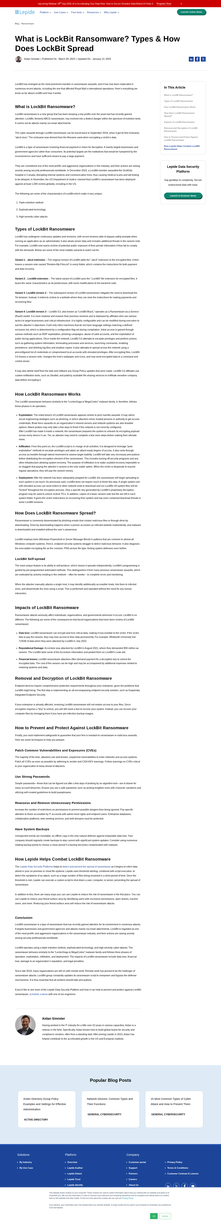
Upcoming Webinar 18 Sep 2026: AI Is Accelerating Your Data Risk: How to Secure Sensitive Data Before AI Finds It (104, 3)
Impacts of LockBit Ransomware (179, 122)
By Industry (26, 1162)
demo (191, 12)
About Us (134, 1185)
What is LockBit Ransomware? (178, 95)
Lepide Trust (73, 1179)
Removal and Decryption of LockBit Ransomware (180, 129)
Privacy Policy (127, 1198)
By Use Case (26, 1168)
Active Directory (36, 1119)
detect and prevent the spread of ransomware (86, 866)
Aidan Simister (32, 59)
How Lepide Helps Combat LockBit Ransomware (182, 147)
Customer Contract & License (182, 1173)
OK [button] (154, 1216)
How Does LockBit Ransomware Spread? (179, 114)
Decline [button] (165, 1216)
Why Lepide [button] (110, 12)
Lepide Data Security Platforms (36, 866)
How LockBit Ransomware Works (180, 107)
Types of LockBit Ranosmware (178, 101)
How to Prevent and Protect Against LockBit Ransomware (181, 138)
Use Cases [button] (60, 12)
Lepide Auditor (75, 1168)
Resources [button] (93, 12)
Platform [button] (44, 12)
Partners (133, 1173)
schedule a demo (38, 994)
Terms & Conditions (177, 1168)
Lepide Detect (74, 1173)
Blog (17, 23)
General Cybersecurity (104, 1114)
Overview (72, 1162)
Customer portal (137, 1162)
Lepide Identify (75, 1185)
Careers (133, 1179)
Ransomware (27, 23)
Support (133, 1168)
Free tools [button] (76, 12)
